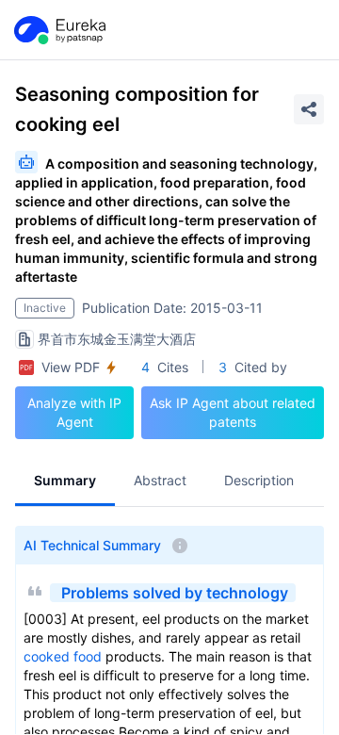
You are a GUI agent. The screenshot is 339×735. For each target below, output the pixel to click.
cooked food (63, 656)
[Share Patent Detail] (309, 109)
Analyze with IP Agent (74, 412)
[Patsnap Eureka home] (58, 30)
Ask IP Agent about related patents (232, 412)
